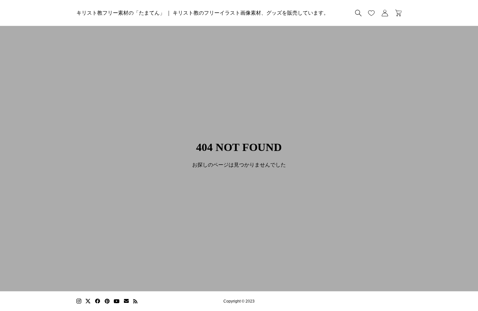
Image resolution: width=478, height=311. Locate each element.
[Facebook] (97, 301)
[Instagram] (78, 301)
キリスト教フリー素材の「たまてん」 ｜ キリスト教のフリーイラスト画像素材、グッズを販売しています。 (202, 13)
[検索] (358, 13)
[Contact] (126, 301)
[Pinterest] (107, 301)
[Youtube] (117, 301)
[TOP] (457, 290)
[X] (88, 301)
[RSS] (135, 301)
